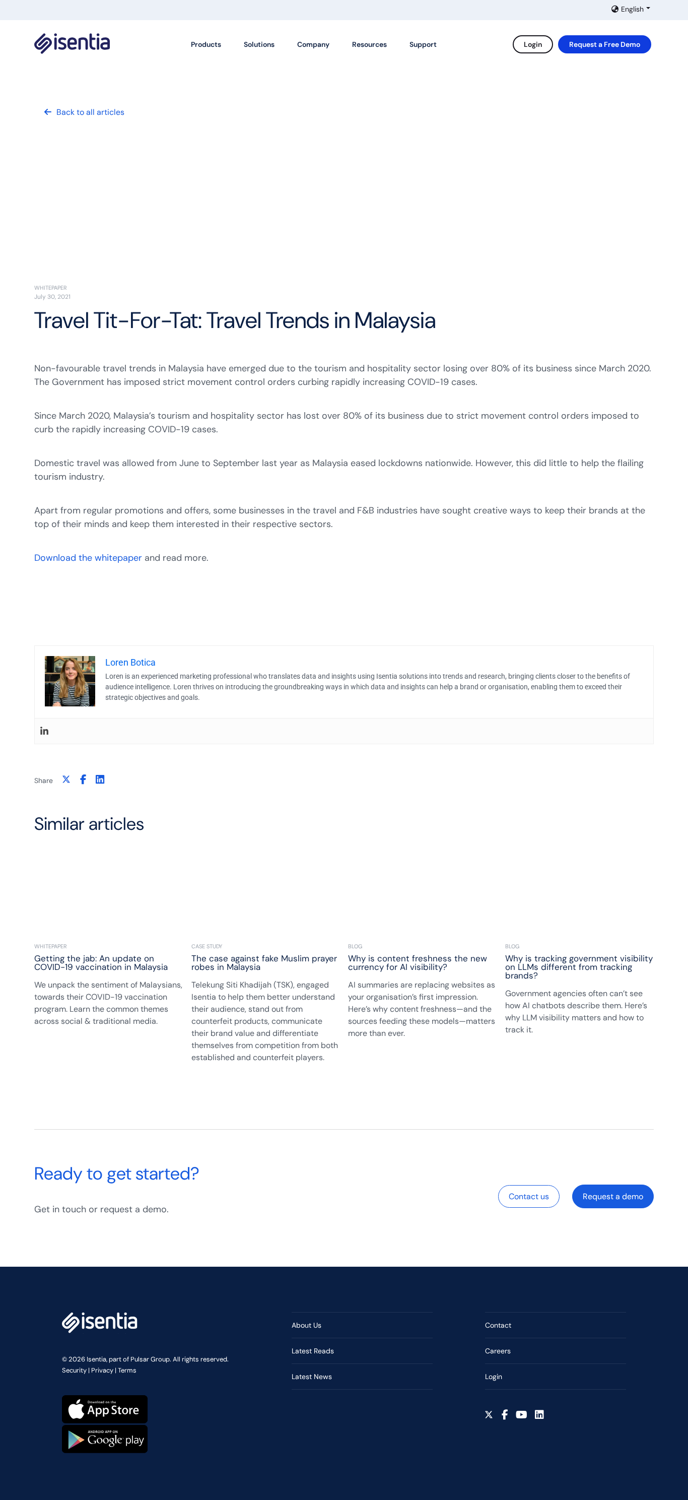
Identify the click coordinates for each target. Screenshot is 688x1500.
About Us (306, 1325)
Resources (369, 44)
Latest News (312, 1376)
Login (533, 44)
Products (206, 44)
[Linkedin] (44, 731)
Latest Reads (313, 1350)
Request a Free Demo (604, 44)
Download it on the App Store (105, 1409)
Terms (127, 1370)
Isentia (72, 43)
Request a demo (613, 1196)
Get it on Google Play (105, 1439)
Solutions (259, 44)
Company (313, 44)
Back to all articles (90, 112)
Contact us (529, 1196)
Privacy (102, 1370)
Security (74, 1370)
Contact (498, 1325)
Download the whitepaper (88, 558)
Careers (498, 1350)
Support (423, 44)
